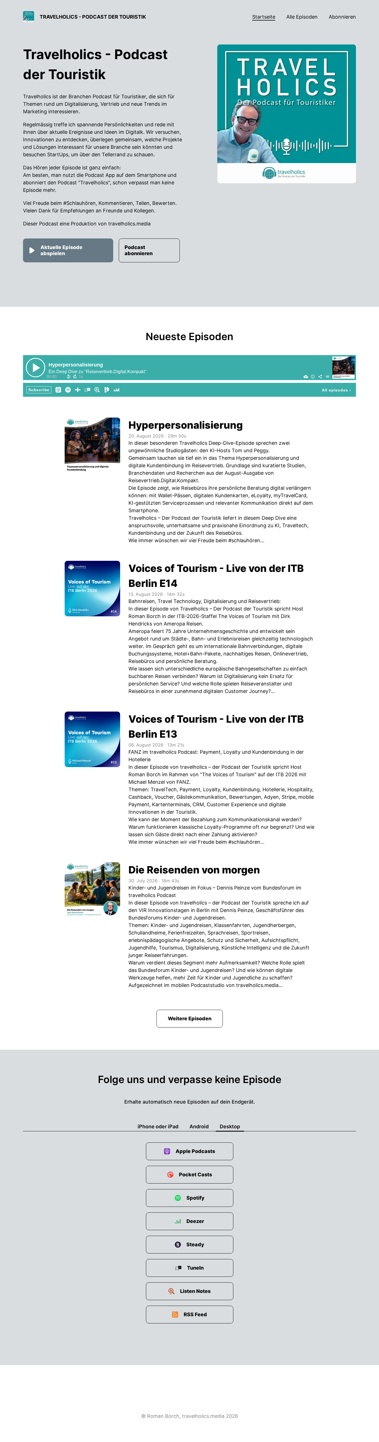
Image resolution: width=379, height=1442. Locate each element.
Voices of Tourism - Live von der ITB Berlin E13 (216, 726)
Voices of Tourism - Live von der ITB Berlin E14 (216, 575)
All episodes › (336, 390)
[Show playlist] (327, 376)
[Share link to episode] (320, 376)
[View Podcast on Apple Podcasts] (58, 389)
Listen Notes (195, 1291)
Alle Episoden (302, 17)
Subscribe (38, 390)
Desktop (230, 1126)
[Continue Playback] (35, 367)
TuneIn (195, 1268)
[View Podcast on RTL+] (77, 389)
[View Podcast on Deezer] (116, 389)
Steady (195, 1244)
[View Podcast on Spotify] (68, 389)
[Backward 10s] (68, 376)
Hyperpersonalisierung (76, 365)
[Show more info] (313, 376)
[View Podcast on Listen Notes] (97, 389)
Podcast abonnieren (139, 250)
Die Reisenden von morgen (194, 870)
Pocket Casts (195, 1174)
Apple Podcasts (195, 1151)
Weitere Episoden (189, 1018)
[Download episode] (305, 376)
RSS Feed (195, 1314)
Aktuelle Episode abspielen (61, 250)
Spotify (195, 1198)
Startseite (263, 17)
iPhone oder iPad (158, 1126)
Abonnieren (342, 17)
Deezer (195, 1221)
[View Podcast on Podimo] (107, 389)
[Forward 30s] (74, 376)
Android (199, 1126)
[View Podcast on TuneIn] (87, 389)
